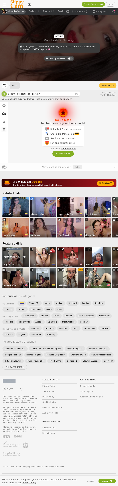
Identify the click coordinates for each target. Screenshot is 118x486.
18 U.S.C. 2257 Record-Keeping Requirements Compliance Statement (33, 467)
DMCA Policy (48, 397)
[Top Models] (29, 4)
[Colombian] (22, 303)
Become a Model (87, 386)
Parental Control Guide (52, 407)
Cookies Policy (49, 402)
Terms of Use (48, 391)
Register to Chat (63, 153)
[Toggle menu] (4, 4)
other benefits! (68, 148)
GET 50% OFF (105, 183)
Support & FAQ (48, 428)
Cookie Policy (29, 482)
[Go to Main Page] (17, 4)
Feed (60, 11)
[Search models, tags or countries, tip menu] (113, 11)
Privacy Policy (48, 386)
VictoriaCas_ (10, 296)
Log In (110, 4)
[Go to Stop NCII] (12, 454)
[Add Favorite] (5, 85)
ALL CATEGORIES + (15, 367)
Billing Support (48, 433)
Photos (48, 11)
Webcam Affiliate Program (91, 397)
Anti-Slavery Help (50, 413)
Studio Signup (86, 391)
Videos (34, 11)
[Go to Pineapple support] (26, 445)
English (10, 388)
